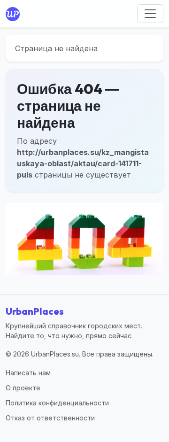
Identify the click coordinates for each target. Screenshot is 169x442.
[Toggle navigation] (150, 13)
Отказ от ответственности (50, 418)
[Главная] (14, 13)
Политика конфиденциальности (57, 403)
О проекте (23, 388)
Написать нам (28, 373)
